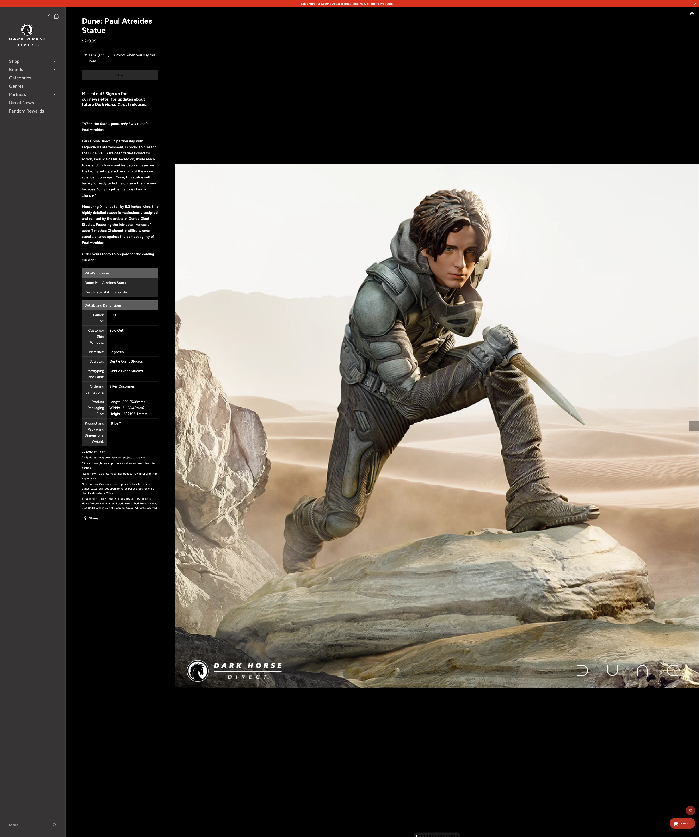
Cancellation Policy (93, 451)
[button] (416, 836)
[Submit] (54, 825)
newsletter (99, 99)
